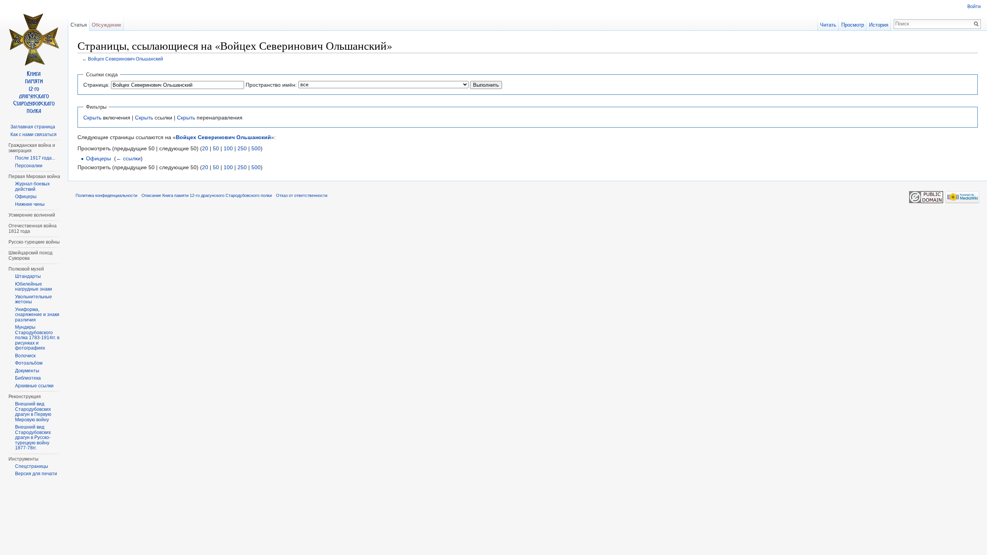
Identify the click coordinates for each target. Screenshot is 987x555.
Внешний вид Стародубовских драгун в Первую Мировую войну (33, 411)
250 (242, 148)
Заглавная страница (32, 127)
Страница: (96, 85)
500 (256, 148)
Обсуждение (106, 25)
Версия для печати (36, 473)
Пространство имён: (271, 85)
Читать (828, 25)
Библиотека (28, 378)
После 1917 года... (35, 158)
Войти (974, 6)
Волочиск (25, 355)
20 (205, 148)
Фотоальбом (28, 363)
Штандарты (28, 276)
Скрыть (92, 117)
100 (228, 148)
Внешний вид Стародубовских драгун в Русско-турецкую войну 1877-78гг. (33, 437)
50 (216, 148)
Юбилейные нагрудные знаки (33, 286)
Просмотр (852, 25)
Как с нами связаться (33, 134)
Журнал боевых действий (32, 186)
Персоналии (28, 165)
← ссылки (128, 158)
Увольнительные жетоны (33, 299)
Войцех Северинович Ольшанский (125, 58)
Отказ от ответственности (301, 195)
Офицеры (98, 158)
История (878, 25)
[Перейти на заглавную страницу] (34, 65)
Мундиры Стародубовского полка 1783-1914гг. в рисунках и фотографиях (37, 338)
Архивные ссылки (34, 385)
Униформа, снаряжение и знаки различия (37, 315)
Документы (27, 370)
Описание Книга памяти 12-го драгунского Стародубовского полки (206, 195)
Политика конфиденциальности (106, 195)
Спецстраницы (31, 466)
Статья (79, 25)
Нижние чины (30, 204)
